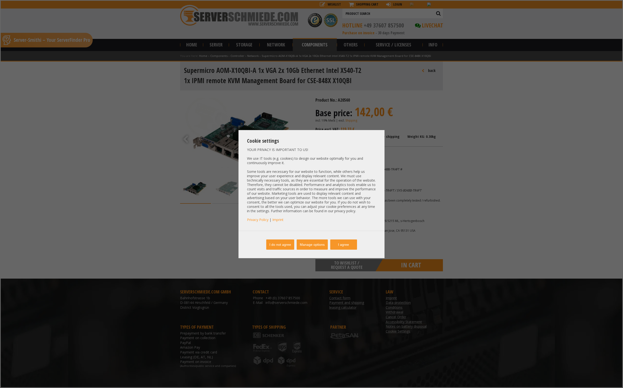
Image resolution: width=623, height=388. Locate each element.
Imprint (278, 219)
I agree (343, 245)
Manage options (312, 245)
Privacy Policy (257, 219)
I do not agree (280, 245)
